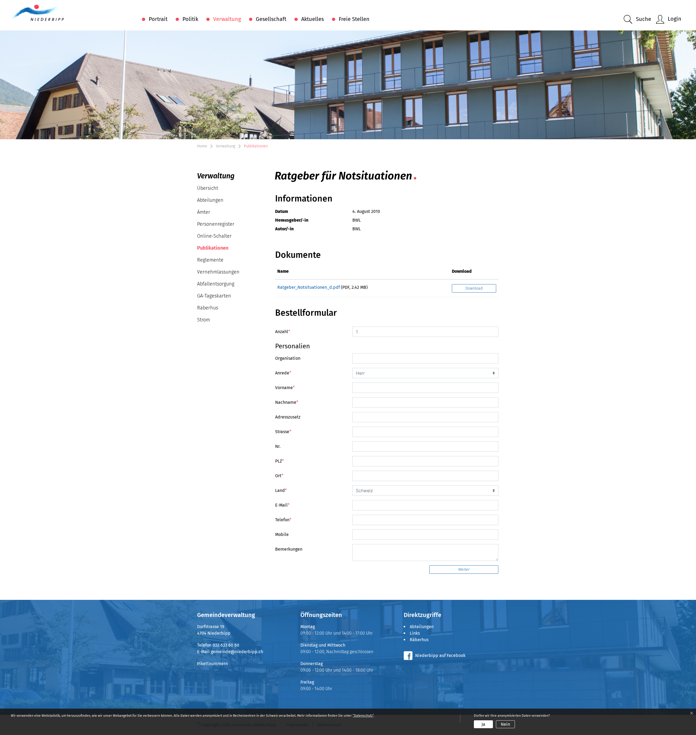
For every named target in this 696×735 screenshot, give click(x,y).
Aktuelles (312, 19)
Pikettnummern (212, 663)
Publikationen (213, 249)
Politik (190, 19)
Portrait (158, 19)
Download (462, 271)
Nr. (278, 446)
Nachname (286, 402)
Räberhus (207, 308)
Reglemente (210, 260)
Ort (279, 475)
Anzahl (282, 331)
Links (415, 633)
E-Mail (282, 505)
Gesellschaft (271, 19)
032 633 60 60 (226, 645)
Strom (203, 320)
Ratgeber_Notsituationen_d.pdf (308, 287)
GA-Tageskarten (214, 296)
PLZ (279, 461)
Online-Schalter (214, 236)
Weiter (464, 569)
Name (283, 271)
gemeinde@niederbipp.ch (237, 651)
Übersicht (207, 188)
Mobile (282, 534)
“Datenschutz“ (363, 716)
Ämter (203, 212)
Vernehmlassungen (218, 272)
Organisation (287, 358)
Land (281, 490)
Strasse (283, 431)
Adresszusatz (287, 417)
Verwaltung (227, 19)
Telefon (283, 519)
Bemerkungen (288, 549)
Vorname (285, 387)
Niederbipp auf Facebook (440, 655)
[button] (637, 19)
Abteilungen (210, 200)
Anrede (283, 373)
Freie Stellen (354, 19)
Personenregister (215, 224)
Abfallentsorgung (215, 284)
